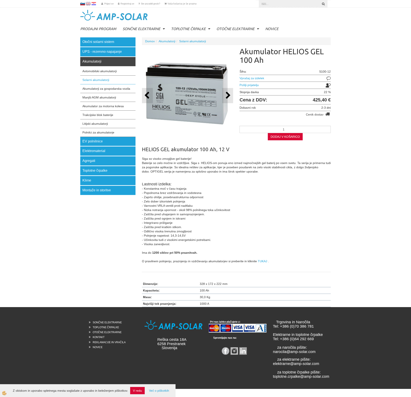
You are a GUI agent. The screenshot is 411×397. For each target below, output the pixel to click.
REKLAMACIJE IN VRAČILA (109, 342)
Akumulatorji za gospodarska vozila (106, 88)
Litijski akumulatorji (95, 123)
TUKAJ (262, 261)
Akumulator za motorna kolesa (103, 106)
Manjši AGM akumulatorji (99, 97)
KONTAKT (98, 337)
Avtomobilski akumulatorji (99, 71)
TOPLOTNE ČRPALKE (188, 29)
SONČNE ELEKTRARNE (141, 29)
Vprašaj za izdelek (252, 78)
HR (93, 3)
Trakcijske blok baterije (97, 115)
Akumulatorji (167, 41)
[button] (227, 95)
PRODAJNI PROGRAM (98, 29)
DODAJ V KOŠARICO (285, 136)
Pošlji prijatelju (249, 85)
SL (82, 3)
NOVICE (271, 29)
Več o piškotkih (159, 390)
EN (88, 3)
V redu (137, 390)
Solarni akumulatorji (95, 80)
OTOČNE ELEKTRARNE (235, 29)
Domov (150, 41)
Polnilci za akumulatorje (98, 132)
